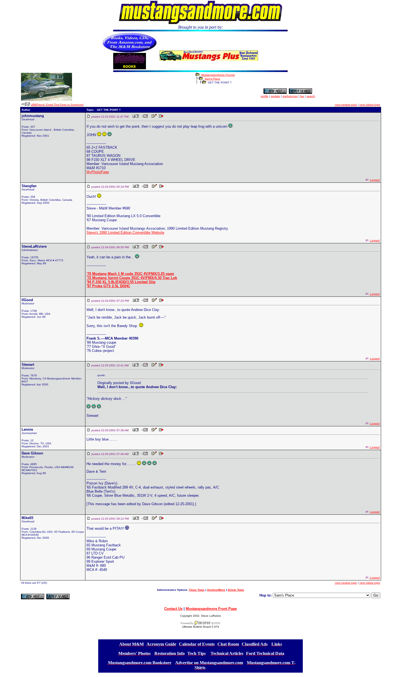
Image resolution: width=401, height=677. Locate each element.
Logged (375, 179)
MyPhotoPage (97, 172)
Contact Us (173, 609)
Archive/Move (216, 589)
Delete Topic (236, 589)
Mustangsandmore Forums (218, 74)
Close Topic (197, 589)
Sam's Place (212, 78)
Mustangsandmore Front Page (211, 609)
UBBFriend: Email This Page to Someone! (57, 104)
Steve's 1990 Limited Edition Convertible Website (125, 232)
